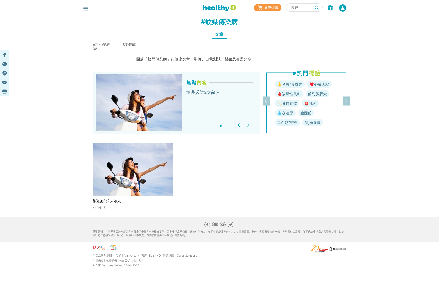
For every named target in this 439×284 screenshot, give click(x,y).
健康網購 (270, 7)
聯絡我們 (137, 260)
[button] (239, 125)
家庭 (144, 255)
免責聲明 (124, 260)
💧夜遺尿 (285, 113)
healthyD (155, 255)
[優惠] (330, 8)
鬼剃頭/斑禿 (287, 122)
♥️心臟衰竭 (319, 84)
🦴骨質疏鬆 (287, 103)
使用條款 (98, 260)
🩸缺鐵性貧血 (289, 94)
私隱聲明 (111, 260)
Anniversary (131, 255)
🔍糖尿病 (313, 122)
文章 (219, 34)
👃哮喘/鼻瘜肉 (289, 84)
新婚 (118, 255)
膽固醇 (306, 113)
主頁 (95, 44)
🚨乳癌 (310, 103)
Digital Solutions (186, 255)
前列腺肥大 (317, 94)
